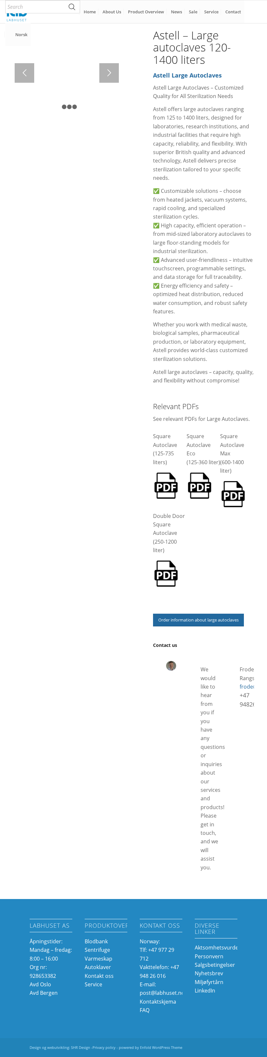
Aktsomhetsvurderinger (224, 947)
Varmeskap (98, 958)
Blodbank (96, 941)
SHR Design (81, 1047)
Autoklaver (98, 967)
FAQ (144, 1010)
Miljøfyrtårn (209, 982)
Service (93, 984)
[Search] (72, 6)
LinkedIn (205, 990)
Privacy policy (104, 1047)
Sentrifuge (97, 949)
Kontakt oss (99, 975)
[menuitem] (42, 6)
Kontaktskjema (158, 1001)
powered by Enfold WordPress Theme (150, 1047)
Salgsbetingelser (215, 964)
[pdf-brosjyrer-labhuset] (166, 486)
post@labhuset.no (162, 992)
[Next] (109, 73)
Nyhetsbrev (209, 973)
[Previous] (24, 73)
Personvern (209, 956)
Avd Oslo (40, 984)
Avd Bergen (44, 992)
